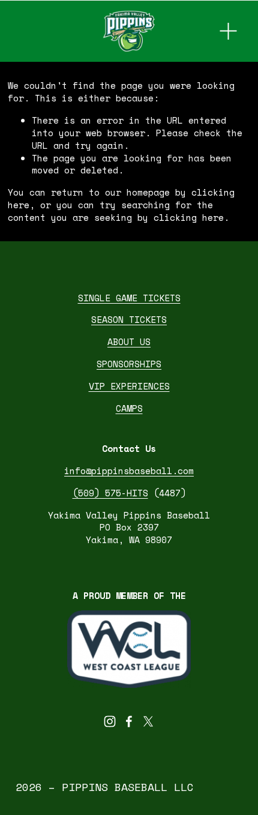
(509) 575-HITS (110, 493)
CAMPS (129, 408)
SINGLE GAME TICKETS (129, 298)
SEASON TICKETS (129, 319)
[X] (148, 721)
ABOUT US (129, 341)
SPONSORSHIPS (129, 364)
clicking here (189, 217)
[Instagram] (110, 721)
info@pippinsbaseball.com (129, 471)
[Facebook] (129, 721)
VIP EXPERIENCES (129, 386)
